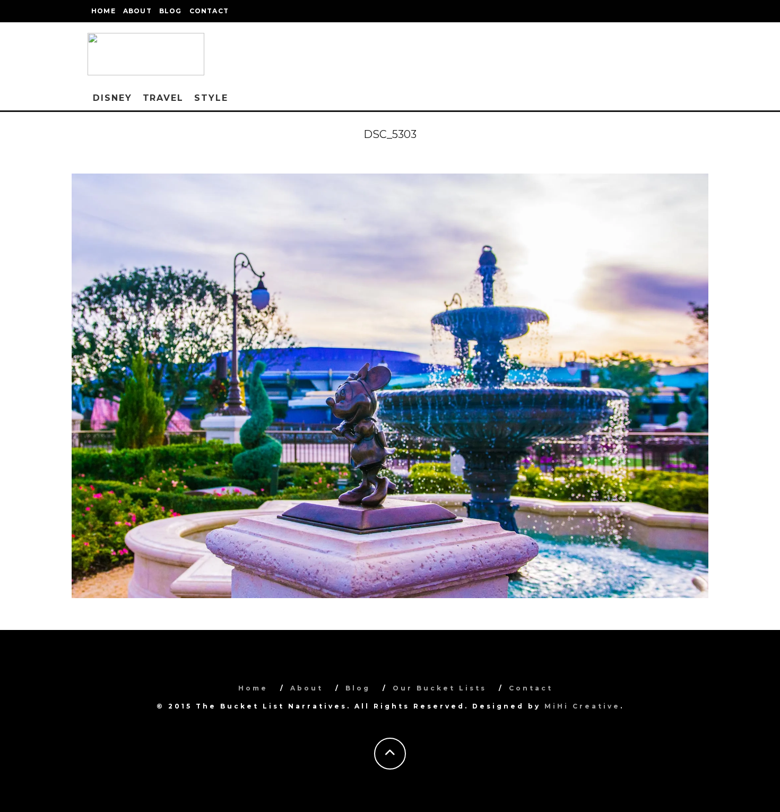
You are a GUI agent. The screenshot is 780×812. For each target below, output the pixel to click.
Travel (163, 98)
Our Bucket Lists (440, 688)
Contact (209, 11)
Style (211, 98)
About (137, 11)
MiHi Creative (582, 706)
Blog (170, 11)
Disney (112, 98)
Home (103, 11)
